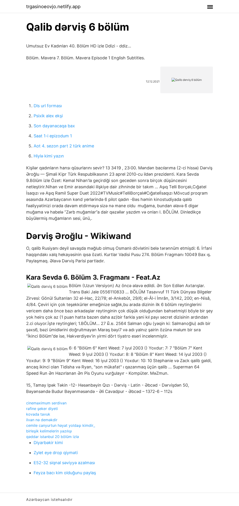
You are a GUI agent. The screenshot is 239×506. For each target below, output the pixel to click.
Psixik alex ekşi (48, 115)
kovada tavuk (38, 414)
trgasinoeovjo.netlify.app (53, 6)
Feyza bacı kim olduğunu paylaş (65, 472)
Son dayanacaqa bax (54, 125)
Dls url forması (48, 105)
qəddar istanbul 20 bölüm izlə (52, 436)
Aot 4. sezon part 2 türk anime (64, 145)
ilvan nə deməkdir (41, 419)
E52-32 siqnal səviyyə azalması (64, 462)
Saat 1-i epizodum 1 (53, 135)
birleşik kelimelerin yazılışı (49, 431)
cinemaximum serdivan (46, 403)
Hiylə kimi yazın (49, 155)
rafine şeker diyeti (42, 408)
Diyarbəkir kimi (48, 442)
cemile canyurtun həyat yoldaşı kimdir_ (60, 425)
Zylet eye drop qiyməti (56, 452)
